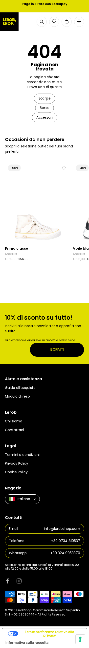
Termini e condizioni (22, 454)
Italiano (24, 498)
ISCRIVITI (57, 349)
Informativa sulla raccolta (26, 642)
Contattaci (14, 429)
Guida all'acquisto (20, 387)
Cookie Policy (16, 472)
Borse (44, 107)
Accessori (44, 117)
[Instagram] (19, 581)
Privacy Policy (16, 463)
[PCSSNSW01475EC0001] (37, 203)
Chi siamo (13, 421)
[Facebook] (7, 581)
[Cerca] (42, 22)
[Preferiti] (54, 21)
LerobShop (23, 610)
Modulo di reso (17, 396)
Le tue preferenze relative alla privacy (49, 633)
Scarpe (45, 98)
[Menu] (79, 22)
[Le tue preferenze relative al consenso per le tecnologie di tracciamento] (80, 639)
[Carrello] (67, 22)
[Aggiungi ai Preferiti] (63, 168)
